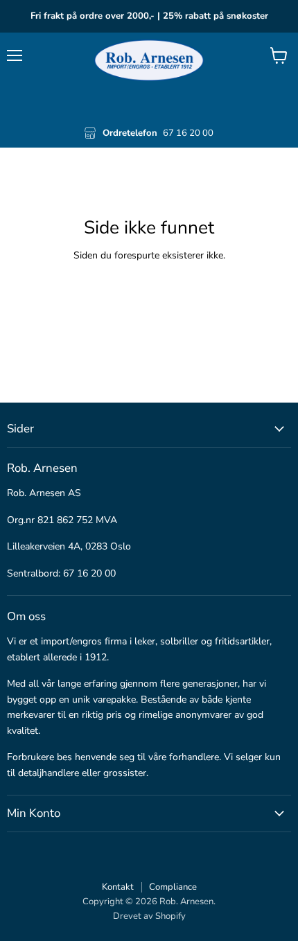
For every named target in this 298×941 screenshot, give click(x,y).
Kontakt (118, 887)
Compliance (173, 887)
